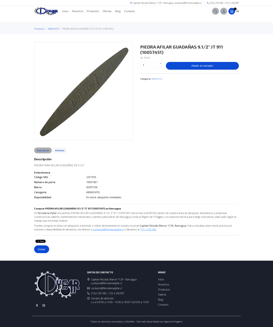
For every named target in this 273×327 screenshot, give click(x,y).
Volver (41, 249)
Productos (93, 11)
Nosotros (77, 11)
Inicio (65, 11)
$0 (237, 10)
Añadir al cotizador (202, 65)
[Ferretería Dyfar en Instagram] (43, 305)
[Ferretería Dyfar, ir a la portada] (46, 11)
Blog (118, 11)
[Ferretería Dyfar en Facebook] (37, 305)
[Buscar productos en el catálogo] (215, 11)
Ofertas (107, 11)
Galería (162, 294)
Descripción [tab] (43, 150)
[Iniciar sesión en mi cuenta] (223, 11)
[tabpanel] (136, 194)
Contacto (129, 11)
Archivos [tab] (59, 150)
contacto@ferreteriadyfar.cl (108, 229)
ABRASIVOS (53, 28)
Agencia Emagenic (173, 321)
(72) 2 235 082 (148, 229)
